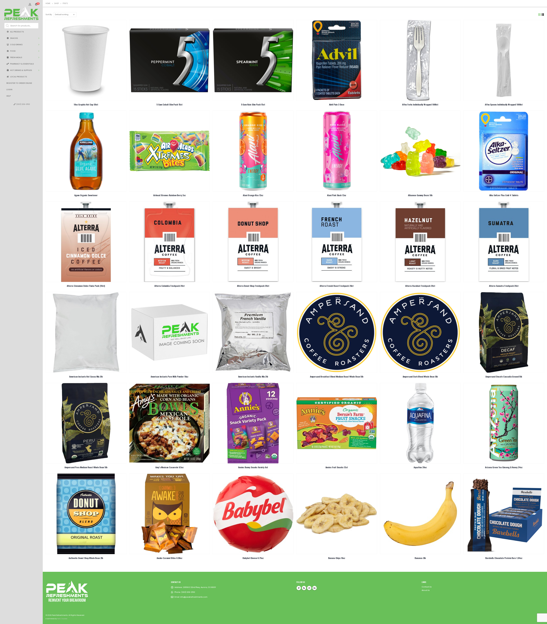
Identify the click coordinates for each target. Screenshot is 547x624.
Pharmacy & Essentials (22, 63)
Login (9, 89)
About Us (426, 590)
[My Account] (30, 4)
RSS (304, 588)
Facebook (299, 588)
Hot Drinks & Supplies (21, 70)
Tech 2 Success (62, 619)
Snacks (14, 38)
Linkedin (314, 588)
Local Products (18, 76)
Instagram (309, 588)
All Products (17, 31)
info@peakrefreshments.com (193, 597)
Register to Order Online (19, 83)
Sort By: (49, 14)
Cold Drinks (16, 44)
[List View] (542, 14)
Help (8, 96)
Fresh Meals (16, 57)
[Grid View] (539, 14)
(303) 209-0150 (23, 104)
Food (13, 51)
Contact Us (427, 587)
